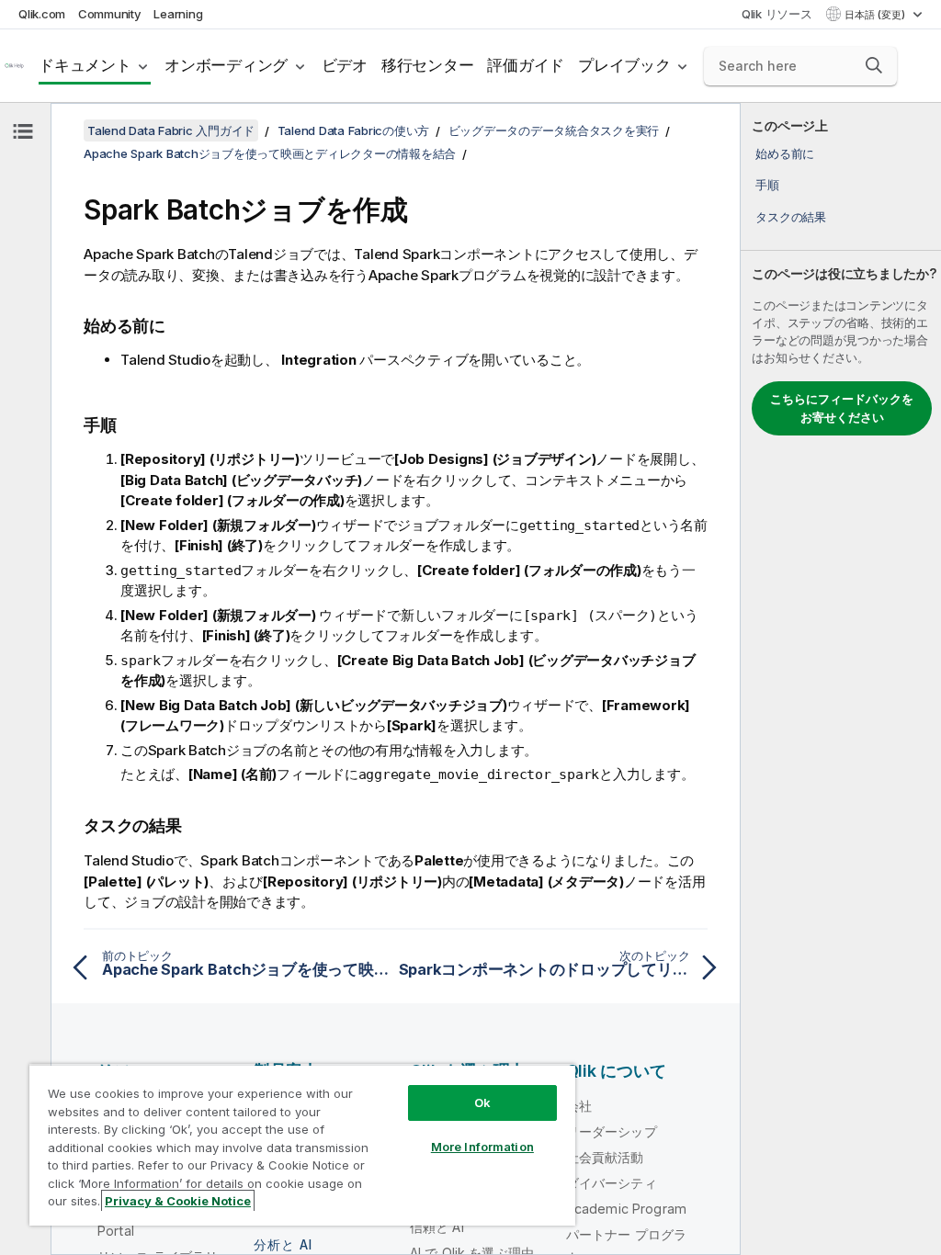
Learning (177, 13)
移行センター (427, 65)
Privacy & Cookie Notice (178, 1200)
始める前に (784, 153)
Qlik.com (41, 13)
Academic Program (626, 1208)
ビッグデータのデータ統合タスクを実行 (554, 130)
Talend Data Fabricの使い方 (354, 130)
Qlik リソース (777, 13)
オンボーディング (226, 65)
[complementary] (841, 679)
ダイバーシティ (611, 1183)
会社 (579, 1106)
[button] (874, 65)
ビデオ (345, 65)
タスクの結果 (790, 216)
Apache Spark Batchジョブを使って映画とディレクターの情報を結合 (270, 153)
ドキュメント (85, 65)
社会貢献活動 (605, 1157)
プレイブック (624, 65)
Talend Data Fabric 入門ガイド (171, 130)
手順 (767, 184)
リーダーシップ (611, 1131)
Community (110, 13)
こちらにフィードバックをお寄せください (841, 407)
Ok (482, 1102)
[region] (302, 1145)
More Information (482, 1146)
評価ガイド (525, 65)
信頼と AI (437, 1227)
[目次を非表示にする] (23, 131)
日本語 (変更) (876, 14)
